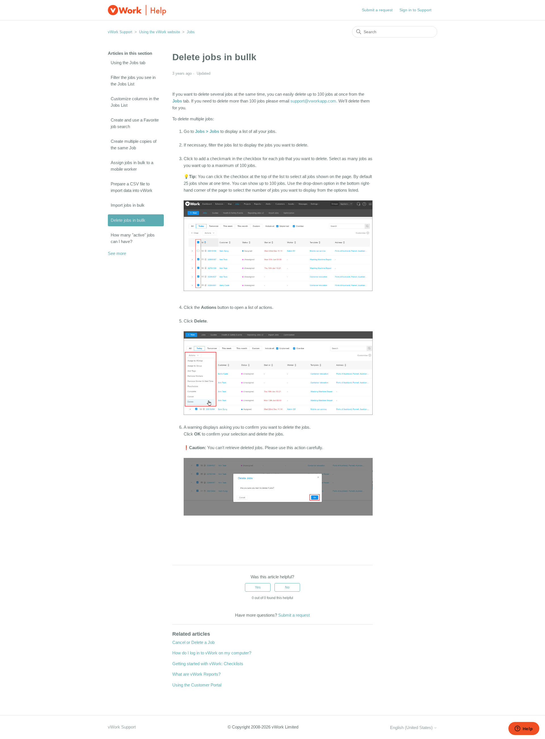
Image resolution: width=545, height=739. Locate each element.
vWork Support (120, 32)
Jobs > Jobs (207, 131)
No (287, 587)
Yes (258, 587)
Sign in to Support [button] (415, 10)
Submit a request (377, 10)
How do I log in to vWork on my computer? (211, 652)
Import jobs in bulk (127, 205)
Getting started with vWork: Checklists (207, 663)
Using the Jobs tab (128, 62)
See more (117, 253)
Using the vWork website (159, 32)
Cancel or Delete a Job (193, 642)
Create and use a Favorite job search (135, 123)
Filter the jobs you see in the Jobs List (133, 80)
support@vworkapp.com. (313, 101)
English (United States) (412, 727)
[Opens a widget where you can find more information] (523, 729)
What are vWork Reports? (196, 674)
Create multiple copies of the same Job (133, 144)
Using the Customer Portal (196, 685)
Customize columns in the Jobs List (135, 102)
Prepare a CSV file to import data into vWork (131, 187)
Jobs (191, 32)
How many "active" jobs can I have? (133, 238)
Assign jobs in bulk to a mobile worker (132, 165)
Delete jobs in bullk (128, 220)
